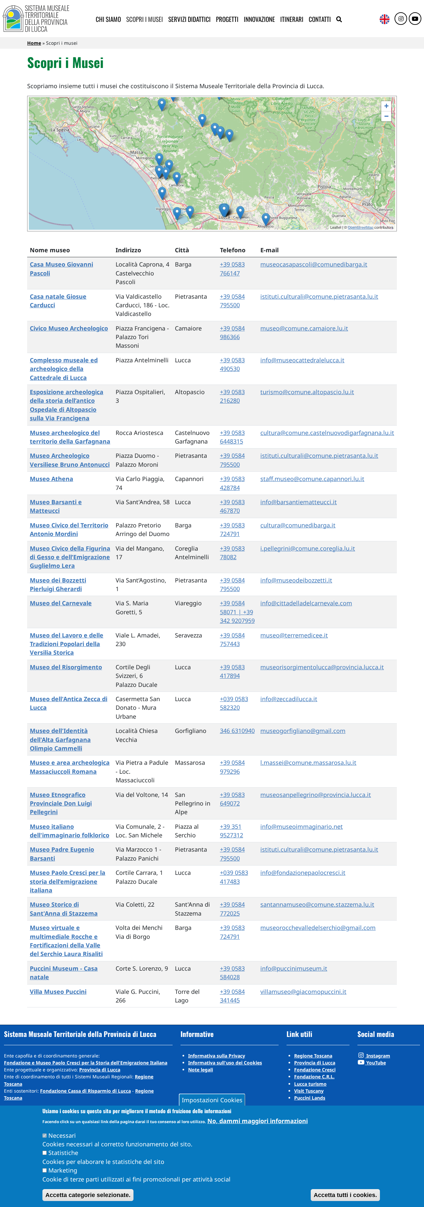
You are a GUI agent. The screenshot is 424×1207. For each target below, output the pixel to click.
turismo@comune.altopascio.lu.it (307, 392)
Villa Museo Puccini (58, 992)
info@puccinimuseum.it (293, 968)
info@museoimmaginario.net (301, 826)
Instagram (377, 1056)
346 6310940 (237, 731)
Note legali (200, 1069)
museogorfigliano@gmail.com (302, 731)
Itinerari (291, 19)
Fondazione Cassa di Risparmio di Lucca (85, 1091)
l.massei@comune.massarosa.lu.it (308, 762)
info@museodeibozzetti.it (296, 580)
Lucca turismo (310, 1084)
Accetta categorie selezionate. (88, 1195)
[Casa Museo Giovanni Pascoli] (215, 129)
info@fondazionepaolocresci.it (302, 872)
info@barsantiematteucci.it (298, 502)
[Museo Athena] (240, 212)
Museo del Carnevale (61, 603)
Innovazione (259, 19)
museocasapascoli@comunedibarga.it (313, 264)
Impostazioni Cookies (212, 1100)
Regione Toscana (313, 1056)
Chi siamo (108, 19)
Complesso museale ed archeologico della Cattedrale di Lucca (64, 369)
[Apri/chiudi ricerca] (339, 20)
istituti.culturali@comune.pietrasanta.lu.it (319, 296)
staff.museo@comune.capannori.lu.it (312, 479)
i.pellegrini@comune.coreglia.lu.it (307, 548)
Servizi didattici (189, 19)
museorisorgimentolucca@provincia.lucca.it (322, 667)
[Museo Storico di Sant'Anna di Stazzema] (169, 166)
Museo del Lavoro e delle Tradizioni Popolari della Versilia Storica (66, 644)
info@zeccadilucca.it (288, 699)
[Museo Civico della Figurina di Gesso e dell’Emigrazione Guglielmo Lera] (229, 136)
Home (34, 43)
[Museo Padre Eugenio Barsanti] (159, 172)
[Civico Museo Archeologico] (177, 178)
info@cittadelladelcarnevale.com (306, 603)
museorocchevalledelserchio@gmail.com (318, 928)
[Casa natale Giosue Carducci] (166, 173)
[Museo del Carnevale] (162, 193)
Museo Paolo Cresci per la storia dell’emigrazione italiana (67, 881)
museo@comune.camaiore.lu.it (304, 328)
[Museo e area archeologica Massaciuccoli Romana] (190, 212)
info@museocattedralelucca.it (302, 360)
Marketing (62, 1170)
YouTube (375, 1062)
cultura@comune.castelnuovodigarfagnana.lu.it (327, 433)
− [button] (386, 116)
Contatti (320, 19)
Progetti (227, 19)
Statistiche (63, 1153)
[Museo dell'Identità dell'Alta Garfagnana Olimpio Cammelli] (162, 105)
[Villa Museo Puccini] (177, 213)
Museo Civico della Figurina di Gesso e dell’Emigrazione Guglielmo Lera (70, 557)
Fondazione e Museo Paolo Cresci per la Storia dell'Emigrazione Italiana (85, 1062)
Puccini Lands (309, 1098)
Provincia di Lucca (99, 1069)
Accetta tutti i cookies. (345, 1195)
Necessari (62, 1135)
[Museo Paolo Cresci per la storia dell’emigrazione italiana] (224, 210)
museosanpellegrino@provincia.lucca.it (315, 795)
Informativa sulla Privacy (216, 1056)
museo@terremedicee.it (294, 635)
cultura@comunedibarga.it (298, 525)
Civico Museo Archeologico (69, 328)
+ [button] (386, 106)
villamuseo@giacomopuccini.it (303, 992)
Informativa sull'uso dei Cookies (225, 1062)
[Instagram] (400, 19)
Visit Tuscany (309, 1091)
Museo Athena (51, 479)
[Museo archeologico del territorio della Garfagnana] (202, 120)
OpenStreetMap (360, 227)
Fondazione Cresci (315, 1069)
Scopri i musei (144, 19)
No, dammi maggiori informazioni (257, 1120)
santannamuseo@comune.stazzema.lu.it (317, 904)
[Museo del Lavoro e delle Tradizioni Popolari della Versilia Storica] (159, 159)
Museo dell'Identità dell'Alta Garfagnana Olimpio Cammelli (60, 739)
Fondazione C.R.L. (314, 1076)
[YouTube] (415, 19)
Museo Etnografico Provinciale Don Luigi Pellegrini (61, 803)
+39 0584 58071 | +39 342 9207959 (237, 612)
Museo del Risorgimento (66, 667)
